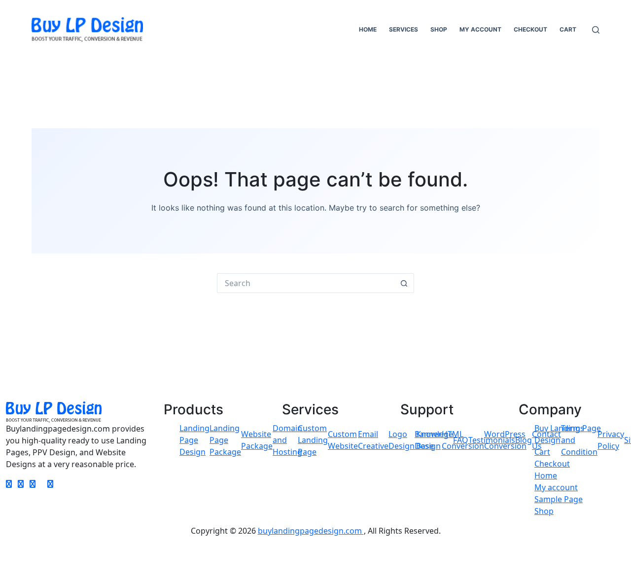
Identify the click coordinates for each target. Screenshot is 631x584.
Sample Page (558, 499)
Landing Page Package (225, 440)
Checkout (530, 29)
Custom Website (343, 440)
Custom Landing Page (313, 440)
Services (403, 29)
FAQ (460, 440)
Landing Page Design (194, 440)
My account (480, 29)
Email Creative (373, 440)
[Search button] (404, 283)
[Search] (595, 30)
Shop (438, 29)
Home (368, 29)
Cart (568, 29)
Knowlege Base (434, 440)
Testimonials (491, 440)
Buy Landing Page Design (567, 434)
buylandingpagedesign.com (311, 530)
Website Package (257, 440)
